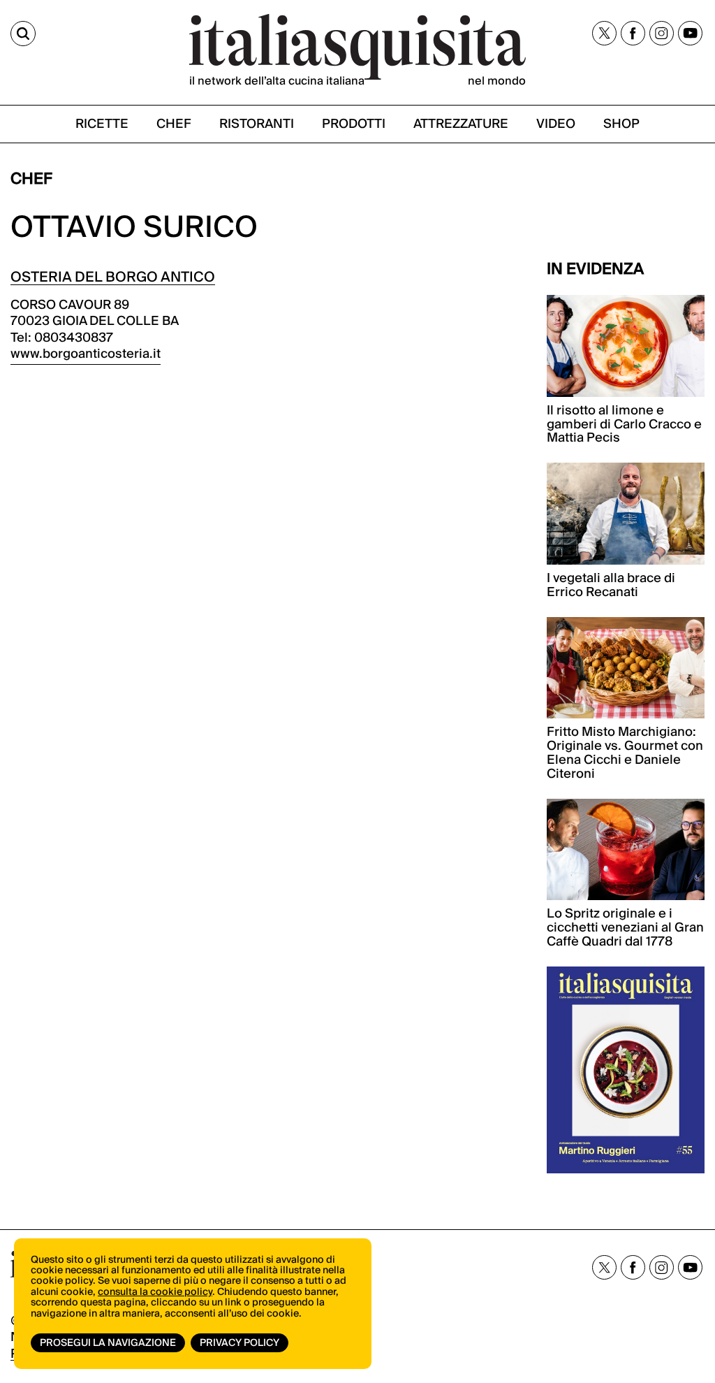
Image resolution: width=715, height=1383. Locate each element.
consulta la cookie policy (155, 1292)
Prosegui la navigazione (108, 1343)
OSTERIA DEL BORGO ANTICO (112, 277)
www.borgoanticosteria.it (85, 354)
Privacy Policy (239, 1343)
